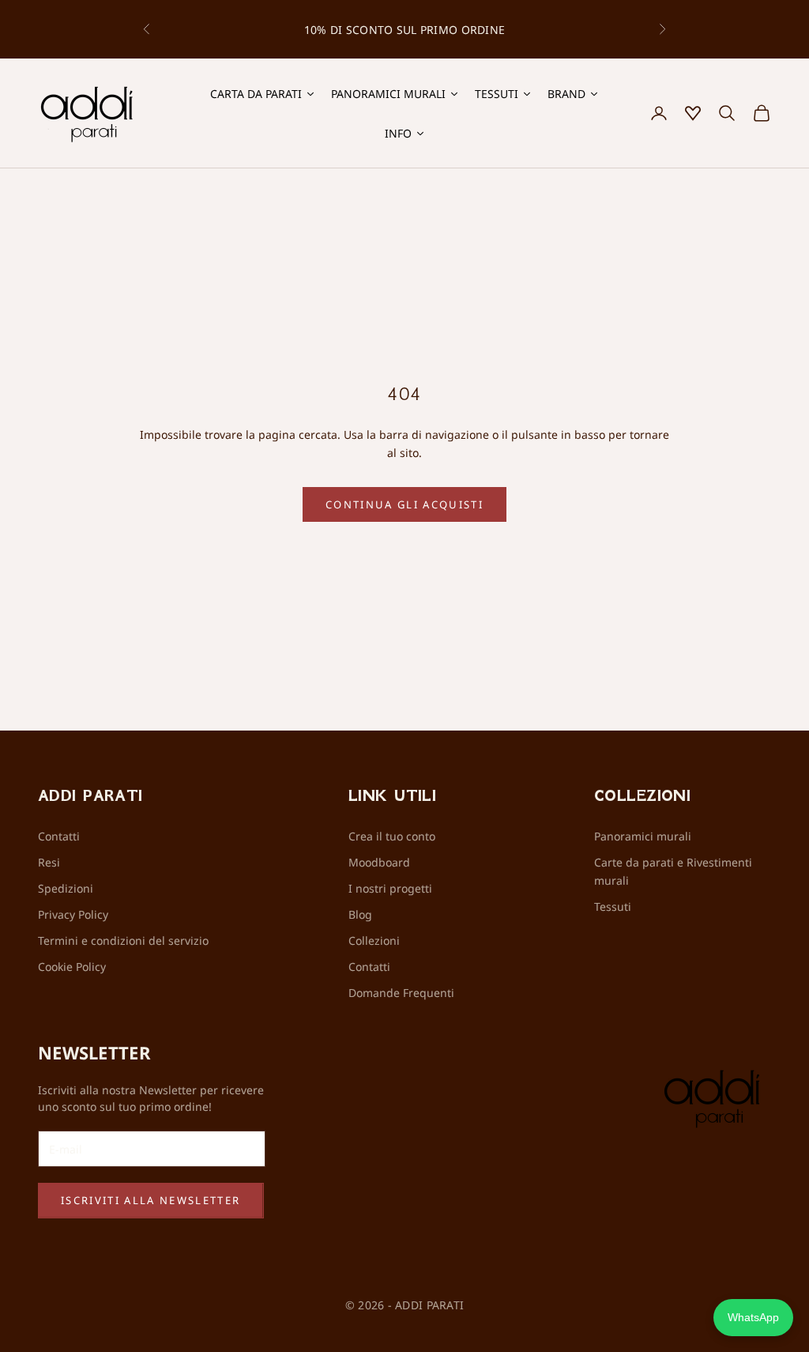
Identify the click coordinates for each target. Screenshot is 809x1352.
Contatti (59, 836)
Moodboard (379, 862)
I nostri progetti (390, 888)
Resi (49, 862)
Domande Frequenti (401, 992)
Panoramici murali (642, 836)
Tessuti (612, 906)
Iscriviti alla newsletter (151, 1200)
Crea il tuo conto (391, 836)
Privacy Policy (73, 914)
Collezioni (374, 940)
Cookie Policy (72, 966)
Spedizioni (65, 888)
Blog (360, 914)
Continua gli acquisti (404, 504)
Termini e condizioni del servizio (123, 940)
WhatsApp (753, 1317)
